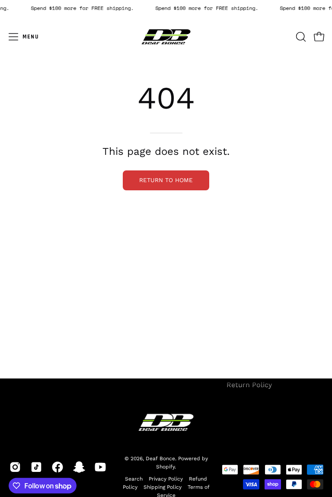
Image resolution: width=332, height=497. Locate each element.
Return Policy (249, 385)
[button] (300, 37)
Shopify (165, 467)
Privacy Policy (166, 479)
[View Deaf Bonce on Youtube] (99, 467)
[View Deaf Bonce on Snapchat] (78, 467)
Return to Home (166, 179)
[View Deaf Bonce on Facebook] (56, 467)
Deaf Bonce (160, 458)
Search (134, 479)
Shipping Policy (163, 487)
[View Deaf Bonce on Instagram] (14, 467)
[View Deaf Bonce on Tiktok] (35, 467)
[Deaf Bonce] (166, 36)
